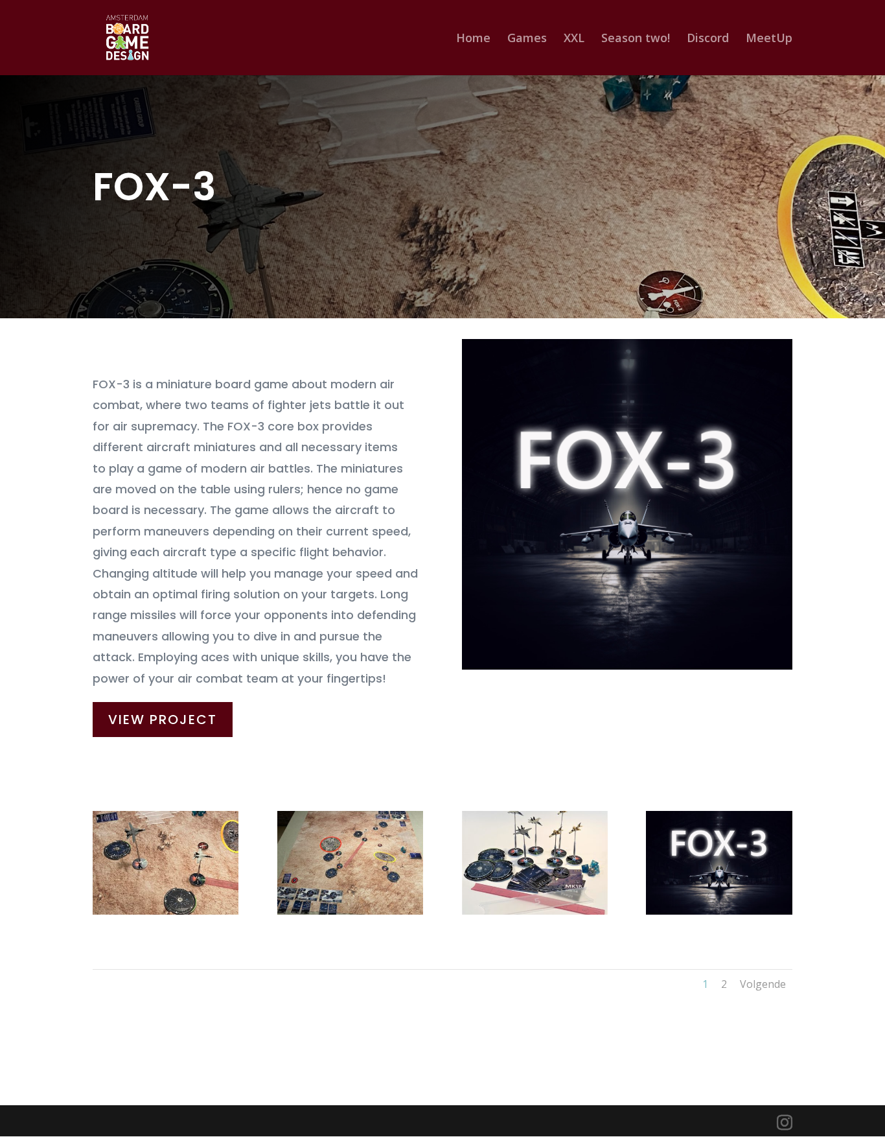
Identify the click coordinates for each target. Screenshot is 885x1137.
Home (473, 39)
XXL (574, 39)
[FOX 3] (719, 911)
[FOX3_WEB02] (535, 911)
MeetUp (769, 39)
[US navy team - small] (165, 911)
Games (527, 39)
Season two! (635, 39)
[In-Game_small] (350, 911)
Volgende (763, 984)
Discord (708, 39)
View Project (162, 719)
